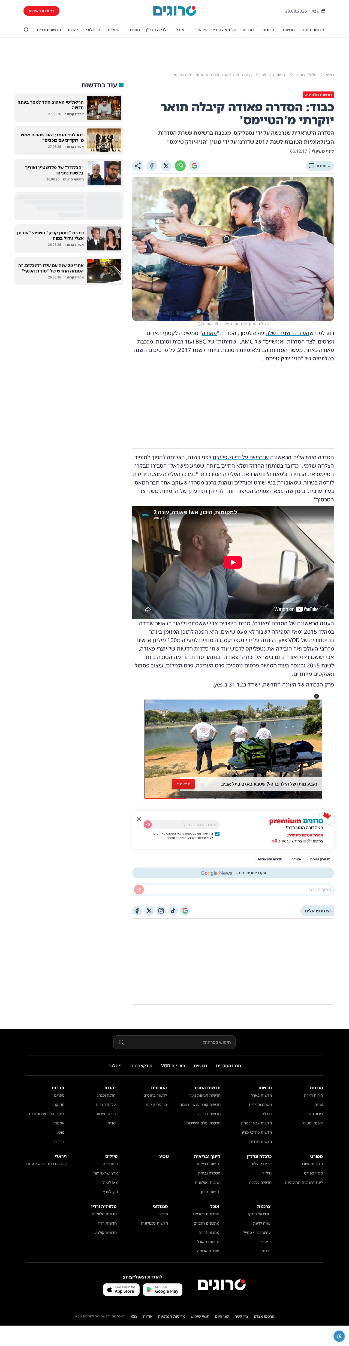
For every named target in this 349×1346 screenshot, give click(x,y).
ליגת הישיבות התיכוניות (304, 1182)
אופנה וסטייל (312, 1123)
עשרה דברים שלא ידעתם (46, 1163)
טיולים (113, 29)
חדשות (289, 29)
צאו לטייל (110, 1182)
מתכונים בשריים (206, 1213)
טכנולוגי (93, 29)
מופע (60, 1132)
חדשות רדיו (107, 1223)
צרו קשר (241, 1316)
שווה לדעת (261, 1223)
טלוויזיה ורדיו (224, 29)
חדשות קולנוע (105, 1232)
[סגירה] (139, 819)
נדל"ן (267, 1173)
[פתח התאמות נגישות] (339, 1336)
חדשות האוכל (208, 1241)
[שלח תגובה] (139, 889)
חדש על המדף (259, 1213)
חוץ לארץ (110, 1191)
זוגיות (318, 1104)
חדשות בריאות (208, 1163)
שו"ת (111, 1123)
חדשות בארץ (261, 1095)
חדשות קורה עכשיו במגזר (200, 1104)
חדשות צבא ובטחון (256, 1123)
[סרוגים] (222, 1284)
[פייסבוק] (137, 911)
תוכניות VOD (173, 1066)
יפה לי (265, 1241)
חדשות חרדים (49, 29)
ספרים (59, 1095)
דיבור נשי (316, 1113)
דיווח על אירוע (41, 10)
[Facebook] (151, 165)
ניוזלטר (115, 1066)
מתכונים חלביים (206, 1223)
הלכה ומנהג (106, 1095)
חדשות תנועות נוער (205, 1095)
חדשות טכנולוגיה (154, 1223)
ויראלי (200, 29)
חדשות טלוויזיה (104, 1213)
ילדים (265, 1250)
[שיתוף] (137, 165)
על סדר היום (106, 1104)
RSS (134, 1316)
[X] (166, 165)
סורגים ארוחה (208, 1250)
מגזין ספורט (313, 1173)
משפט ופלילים (260, 1104)
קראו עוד (183, 783)
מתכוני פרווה (209, 1232)
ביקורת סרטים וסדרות (46, 1113)
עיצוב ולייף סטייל (256, 1232)
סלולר (163, 1213)
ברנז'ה (267, 1113)
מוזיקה (58, 1104)
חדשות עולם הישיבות (203, 1123)
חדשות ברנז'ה (209, 1113)
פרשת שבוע (106, 1113)
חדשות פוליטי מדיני (256, 1132)
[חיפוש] (26, 29)
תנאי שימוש (200, 1316)
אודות (147, 1316)
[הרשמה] (148, 824)
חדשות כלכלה (260, 1182)
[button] (316, 696)
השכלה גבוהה (209, 1173)
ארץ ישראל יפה (106, 1173)
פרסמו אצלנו (264, 1316)
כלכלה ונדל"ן (157, 29)
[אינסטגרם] (161, 911)
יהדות (73, 29)
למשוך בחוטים (155, 1095)
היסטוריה (110, 1163)
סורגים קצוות (156, 1104)
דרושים (200, 1066)
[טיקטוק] (173, 911)
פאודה (209, 333)
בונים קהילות (261, 1163)
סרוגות (268, 29)
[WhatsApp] (180, 165)
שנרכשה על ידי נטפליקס (241, 457)
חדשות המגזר (312, 29)
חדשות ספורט (311, 1163)
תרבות (248, 29)
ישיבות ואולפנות (207, 1182)
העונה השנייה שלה (287, 333)
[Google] (194, 165)
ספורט (134, 29)
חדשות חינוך (210, 1191)
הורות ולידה (313, 1095)
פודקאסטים (141, 1066)
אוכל (180, 29)
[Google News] (185, 911)
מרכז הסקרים (228, 1066)
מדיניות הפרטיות (171, 1316)
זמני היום (222, 1316)
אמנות (59, 1123)
